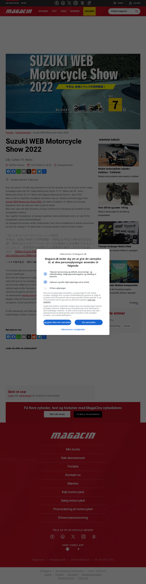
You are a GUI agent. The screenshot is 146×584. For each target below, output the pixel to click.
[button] (73, 288)
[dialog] (73, 292)
